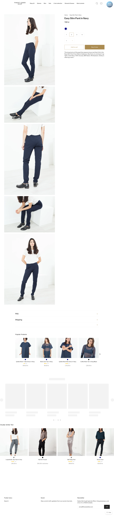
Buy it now (94, 47)
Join (107, 506)
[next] (100, 354)
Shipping (18, 320)
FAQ (16, 314)
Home (66, 15)
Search (6, 501)
